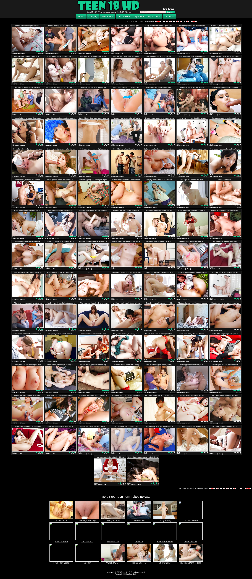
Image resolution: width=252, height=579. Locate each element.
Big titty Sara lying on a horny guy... (127, 26)
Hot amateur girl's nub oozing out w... (192, 426)
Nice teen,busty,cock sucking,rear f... (27, 272)
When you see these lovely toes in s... (93, 303)
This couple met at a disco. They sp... (192, 87)
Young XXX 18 (113, 520)
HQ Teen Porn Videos (190, 563)
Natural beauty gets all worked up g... (93, 365)
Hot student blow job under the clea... (93, 334)
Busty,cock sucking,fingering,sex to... (126, 334)
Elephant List (113, 541)
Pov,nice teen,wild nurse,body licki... (159, 303)
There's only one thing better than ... (27, 26)
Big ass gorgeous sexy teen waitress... (126, 272)
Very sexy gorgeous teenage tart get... (93, 180)
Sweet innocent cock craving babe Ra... (143, 457)
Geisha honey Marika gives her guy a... (126, 241)
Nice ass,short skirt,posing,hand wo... (61, 149)
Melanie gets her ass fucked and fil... (225, 365)
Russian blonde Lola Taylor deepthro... (93, 395)
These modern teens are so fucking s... (93, 211)
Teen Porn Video (165, 541)
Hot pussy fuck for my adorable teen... (126, 395)
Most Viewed (124, 16)
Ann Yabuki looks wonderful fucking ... (126, 365)
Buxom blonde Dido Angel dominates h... (94, 118)
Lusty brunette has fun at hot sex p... (60, 56)
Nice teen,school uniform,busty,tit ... (225, 426)
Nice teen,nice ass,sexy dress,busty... (225, 26)
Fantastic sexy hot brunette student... (28, 180)
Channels (169, 16)
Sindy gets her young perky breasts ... (94, 149)
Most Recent (107, 16)
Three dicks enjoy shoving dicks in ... (192, 334)
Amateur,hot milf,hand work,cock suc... (27, 334)
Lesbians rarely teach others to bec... (126, 303)
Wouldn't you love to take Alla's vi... (127, 118)
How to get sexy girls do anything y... (159, 365)
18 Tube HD (87, 541)
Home (81, 16)
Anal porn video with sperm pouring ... (192, 149)
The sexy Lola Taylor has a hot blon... (60, 272)
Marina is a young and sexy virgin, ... (93, 426)
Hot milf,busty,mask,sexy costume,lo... (27, 149)
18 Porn (87, 563)
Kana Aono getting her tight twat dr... (27, 211)
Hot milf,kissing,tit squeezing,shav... (225, 334)
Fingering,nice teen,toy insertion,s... (61, 426)
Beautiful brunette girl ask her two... (126, 149)
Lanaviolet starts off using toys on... (159, 211)
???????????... (93, 272)
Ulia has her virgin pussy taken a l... (28, 87)
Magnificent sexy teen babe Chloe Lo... (93, 241)
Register (171, 9)
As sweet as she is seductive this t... (110, 457)
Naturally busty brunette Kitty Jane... (27, 118)
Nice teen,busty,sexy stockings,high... (94, 26)
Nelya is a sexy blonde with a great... (192, 118)
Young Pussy (164, 520)
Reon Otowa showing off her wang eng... (225, 56)
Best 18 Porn (61, 541)
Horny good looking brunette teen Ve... (192, 211)
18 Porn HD (164, 563)
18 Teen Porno (191, 520)
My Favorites (154, 16)
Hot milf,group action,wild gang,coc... (27, 395)
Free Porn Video (61, 563)
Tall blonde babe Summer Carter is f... (159, 241)
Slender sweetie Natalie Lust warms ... (60, 303)
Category (92, 16)
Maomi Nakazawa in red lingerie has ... (159, 334)
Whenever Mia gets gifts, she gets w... (94, 56)
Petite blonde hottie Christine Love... (126, 87)
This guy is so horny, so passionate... (159, 180)
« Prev (158, 21)
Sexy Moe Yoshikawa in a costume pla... (159, 395)
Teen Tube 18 (190, 541)
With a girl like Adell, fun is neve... (192, 180)
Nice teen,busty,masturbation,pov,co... (159, 118)
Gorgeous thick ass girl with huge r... (60, 395)
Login (165, 9)
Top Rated (139, 16)
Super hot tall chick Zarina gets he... (159, 272)
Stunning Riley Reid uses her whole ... (126, 56)
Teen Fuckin (139, 520)
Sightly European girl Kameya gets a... (60, 241)
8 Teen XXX (61, 520)
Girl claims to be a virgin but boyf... (126, 426)
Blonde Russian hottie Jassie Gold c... (28, 56)
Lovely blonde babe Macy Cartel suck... (159, 426)
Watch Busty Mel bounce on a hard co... (126, 180)
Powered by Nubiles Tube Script (126, 574)
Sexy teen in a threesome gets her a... (159, 26)
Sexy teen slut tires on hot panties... (225, 118)
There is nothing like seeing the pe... (60, 26)
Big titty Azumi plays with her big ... (192, 395)
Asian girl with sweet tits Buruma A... (60, 180)
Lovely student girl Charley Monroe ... (28, 241)
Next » (194, 21)
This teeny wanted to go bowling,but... (93, 87)
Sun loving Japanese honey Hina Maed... (225, 149)
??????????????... (225, 180)
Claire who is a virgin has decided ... (159, 87)
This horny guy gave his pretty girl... (192, 56)
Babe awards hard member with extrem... (159, 149)
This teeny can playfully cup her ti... (225, 241)
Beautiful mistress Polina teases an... (126, 211)
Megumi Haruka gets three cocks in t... (225, 211)
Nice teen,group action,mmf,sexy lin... (225, 303)
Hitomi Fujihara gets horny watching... (28, 426)
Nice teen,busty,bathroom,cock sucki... (60, 87)
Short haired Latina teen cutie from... (225, 87)
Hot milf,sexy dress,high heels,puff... (60, 365)
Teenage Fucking (87, 520)
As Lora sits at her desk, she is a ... (225, 272)
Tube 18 (139, 541)
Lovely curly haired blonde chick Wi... (60, 334)
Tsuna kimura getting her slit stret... (61, 211)
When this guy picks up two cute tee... (28, 303)
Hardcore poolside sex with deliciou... (192, 26)
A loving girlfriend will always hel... (192, 365)
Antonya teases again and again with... (28, 365)
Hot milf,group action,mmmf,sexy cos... (60, 118)
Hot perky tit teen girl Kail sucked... (159, 56)
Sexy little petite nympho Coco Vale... (225, 395)
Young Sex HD (139, 563)
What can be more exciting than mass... (192, 303)
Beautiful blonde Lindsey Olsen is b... (192, 241)
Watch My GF (113, 563)
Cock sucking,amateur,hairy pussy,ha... (192, 272)
